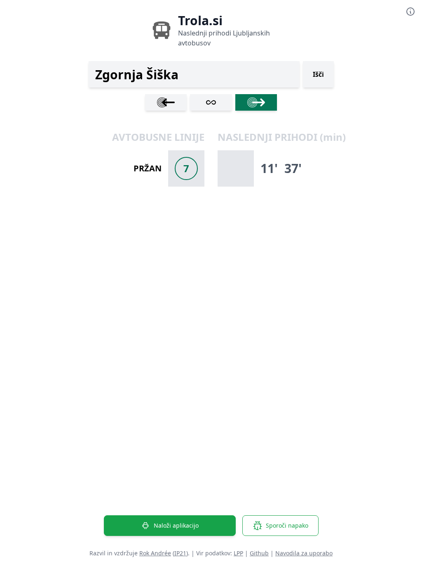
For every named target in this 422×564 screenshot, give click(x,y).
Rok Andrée (155, 553)
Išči (318, 74)
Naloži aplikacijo (176, 525)
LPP (238, 553)
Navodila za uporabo (304, 553)
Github (259, 553)
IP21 (180, 553)
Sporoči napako (287, 525)
